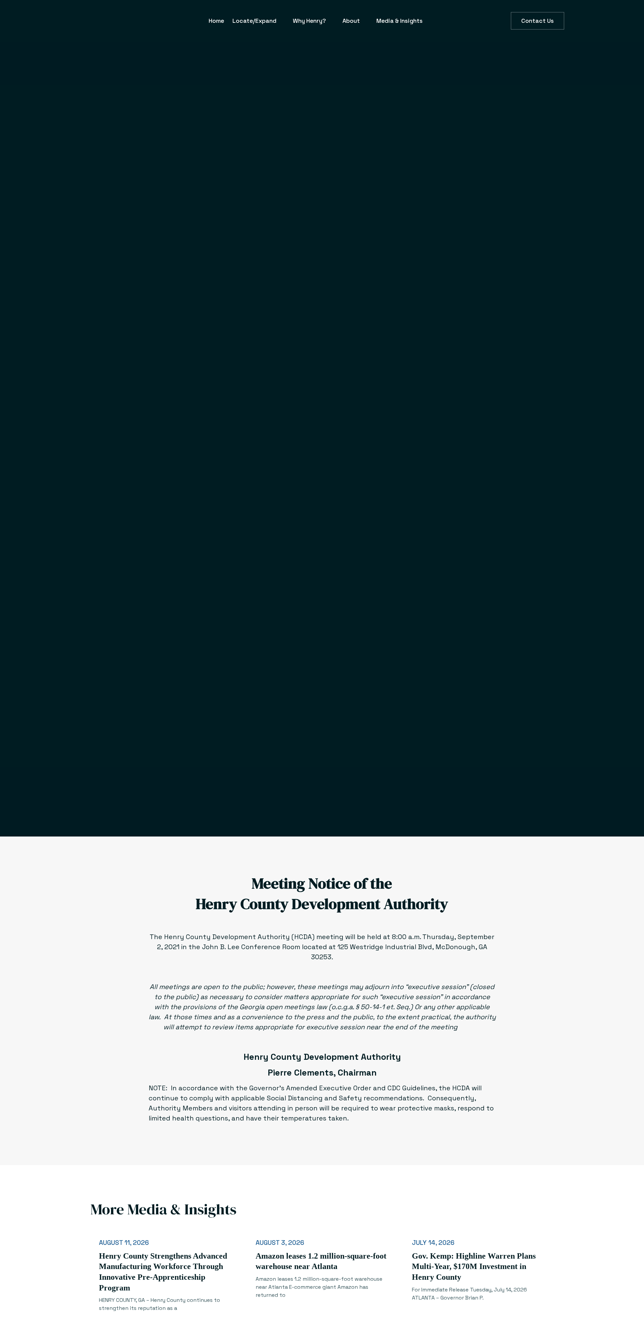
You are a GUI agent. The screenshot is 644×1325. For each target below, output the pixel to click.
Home (216, 20)
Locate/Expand (254, 20)
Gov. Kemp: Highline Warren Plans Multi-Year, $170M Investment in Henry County (474, 1266)
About (351, 20)
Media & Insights (399, 20)
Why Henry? (309, 20)
